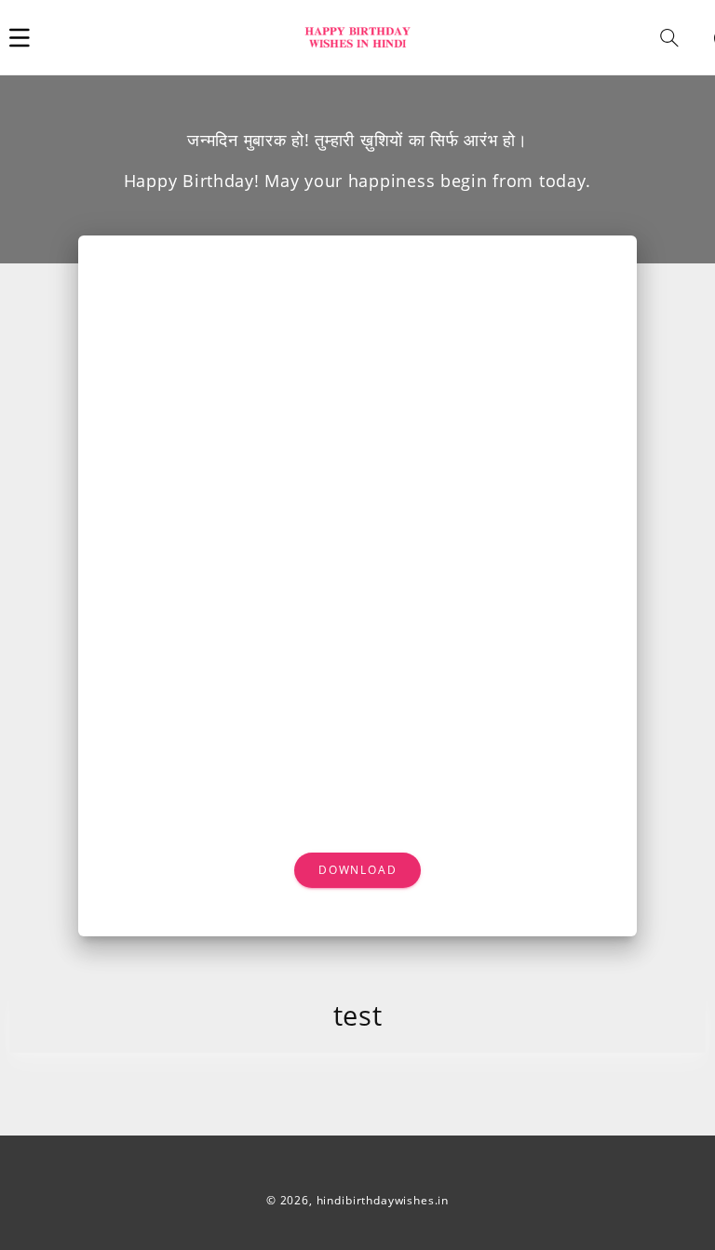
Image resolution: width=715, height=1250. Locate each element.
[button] (19, 37)
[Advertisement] (358, 395)
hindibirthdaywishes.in (383, 1200)
